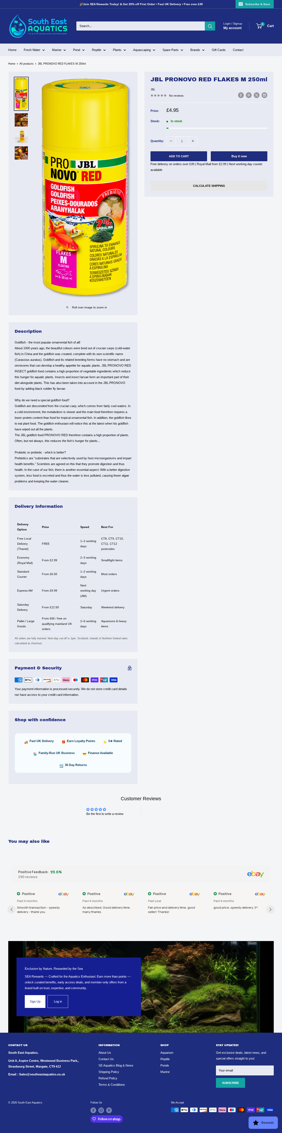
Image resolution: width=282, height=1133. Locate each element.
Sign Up (35, 1001)
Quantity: (157, 141)
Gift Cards (219, 50)
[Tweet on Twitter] (256, 95)
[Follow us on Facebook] (93, 1110)
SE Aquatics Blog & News (115, 1065)
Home (12, 50)
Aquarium (166, 1052)
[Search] (210, 26)
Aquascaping (142, 50)
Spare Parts (170, 50)
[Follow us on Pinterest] (109, 1110)
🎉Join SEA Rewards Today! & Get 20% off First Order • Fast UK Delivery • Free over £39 (141, 4)
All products (26, 63)
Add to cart (179, 156)
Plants (117, 50)
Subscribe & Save (257, 4)
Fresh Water (32, 50)
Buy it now (239, 156)
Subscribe (230, 1082)
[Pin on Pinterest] (249, 95)
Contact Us (106, 1059)
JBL (152, 89)
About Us (104, 1052)
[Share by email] (264, 95)
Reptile (96, 50)
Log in (58, 1001)
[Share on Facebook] (241, 95)
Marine (56, 50)
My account (232, 28)
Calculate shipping (209, 185)
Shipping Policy (108, 1072)
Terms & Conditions (111, 1084)
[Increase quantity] (192, 141)
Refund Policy (107, 1078)
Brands (195, 50)
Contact (238, 50)
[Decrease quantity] (171, 141)
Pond (76, 50)
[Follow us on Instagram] (101, 1110)
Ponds (164, 1065)
